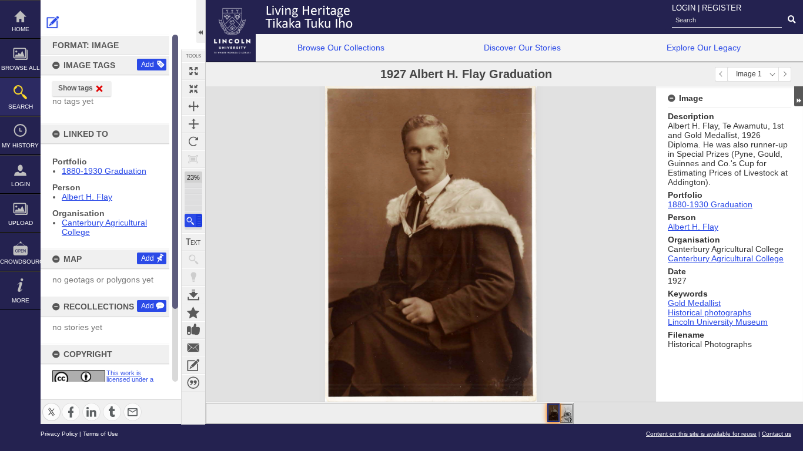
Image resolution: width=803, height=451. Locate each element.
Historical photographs (709, 312)
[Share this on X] (51, 405)
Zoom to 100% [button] (193, 159)
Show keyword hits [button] (193, 259)
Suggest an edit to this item (52, 22)
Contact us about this (193, 347)
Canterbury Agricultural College (726, 258)
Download (193, 295)
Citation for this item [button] (193, 383)
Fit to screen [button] (193, 88)
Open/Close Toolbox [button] (200, 21)
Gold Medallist (694, 303)
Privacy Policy (59, 433)
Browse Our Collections (340, 47)
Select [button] (772, 74)
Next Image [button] (785, 74)
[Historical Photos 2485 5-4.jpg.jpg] (566, 413)
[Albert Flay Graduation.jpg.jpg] (553, 412)
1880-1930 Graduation (104, 171)
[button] (193, 220)
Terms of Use (100, 433)
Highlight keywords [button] (193, 277)
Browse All (20, 68)
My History (20, 145)
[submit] (791, 20)
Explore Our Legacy (704, 47)
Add (147, 64)
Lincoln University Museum (718, 322)
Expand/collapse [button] (798, 96)
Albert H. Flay (87, 196)
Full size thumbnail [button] (193, 71)
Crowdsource (20, 261)
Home (20, 29)
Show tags (75, 88)
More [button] (20, 300)
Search (20, 106)
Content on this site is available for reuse (701, 433)
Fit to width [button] (193, 106)
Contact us (776, 433)
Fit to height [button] (193, 124)
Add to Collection (193, 312)
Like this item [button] (193, 330)
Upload (20, 223)
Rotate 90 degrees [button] (193, 141)
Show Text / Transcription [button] (193, 242)
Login (20, 184)
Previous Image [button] (721, 74)
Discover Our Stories (522, 47)
